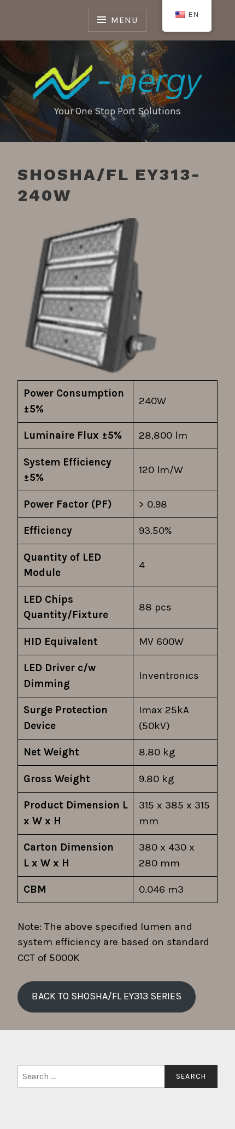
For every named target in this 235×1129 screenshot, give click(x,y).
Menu (124, 20)
